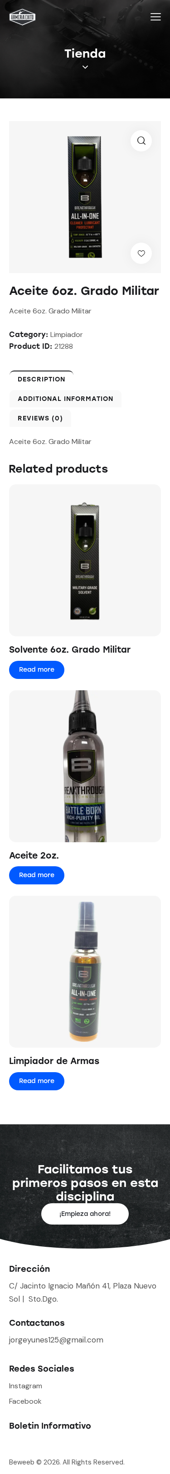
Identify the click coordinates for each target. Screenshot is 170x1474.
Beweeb (22, 1462)
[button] (141, 140)
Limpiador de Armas (54, 1061)
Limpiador (66, 334)
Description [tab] (41, 379)
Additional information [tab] (65, 399)
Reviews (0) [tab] (40, 418)
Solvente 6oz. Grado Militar (70, 649)
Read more (36, 670)
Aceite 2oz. (34, 855)
